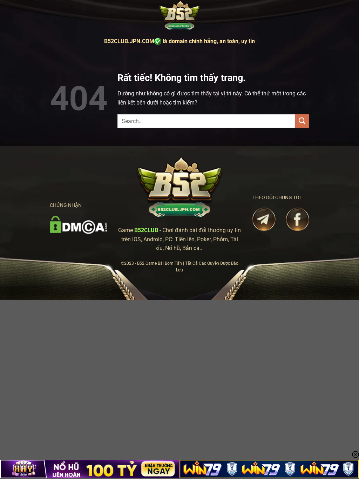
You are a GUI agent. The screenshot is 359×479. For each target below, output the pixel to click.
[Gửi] (302, 121)
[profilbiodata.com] (179, 15)
